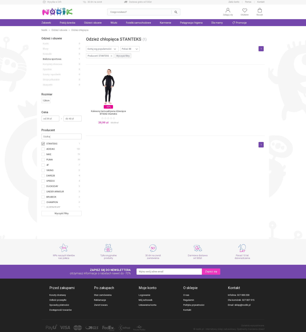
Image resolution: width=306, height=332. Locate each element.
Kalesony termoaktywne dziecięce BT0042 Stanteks (108, 112)
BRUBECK (51, 197)
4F (47, 165)
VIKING (49, 170)
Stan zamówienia (103, 295)
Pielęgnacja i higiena (191, 22)
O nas (186, 295)
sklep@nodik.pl (242, 305)
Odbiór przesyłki (57, 300)
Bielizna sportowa (52, 59)
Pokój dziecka (67, 22)
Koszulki (47, 54)
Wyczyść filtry (62, 213)
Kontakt (261, 2)
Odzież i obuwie (93, 22)
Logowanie (144, 295)
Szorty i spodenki (52, 74)
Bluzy (45, 48)
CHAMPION (52, 202)
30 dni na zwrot (94, 2)
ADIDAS (50, 149)
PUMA (49, 159)
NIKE (48, 154)
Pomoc (248, 2)
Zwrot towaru (101, 305)
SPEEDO (50, 181)
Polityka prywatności (193, 305)
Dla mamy (217, 22)
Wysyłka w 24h (54, 2)
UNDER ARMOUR (55, 191)
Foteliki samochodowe (138, 22)
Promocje (241, 22)
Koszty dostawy (57, 295)
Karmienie (165, 22)
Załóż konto (233, 2)
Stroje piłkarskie (51, 79)
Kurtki (46, 43)
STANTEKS (51, 143)
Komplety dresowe (52, 64)
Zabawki (46, 22)
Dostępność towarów (60, 310)
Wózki (113, 22)
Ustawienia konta (147, 305)
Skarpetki (48, 84)
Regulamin (188, 300)
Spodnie (47, 69)
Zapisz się (211, 271)
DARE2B (50, 175)
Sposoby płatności (59, 305)
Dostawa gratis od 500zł (140, 2)
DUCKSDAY (52, 186)
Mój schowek (145, 300)
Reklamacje (100, 300)
